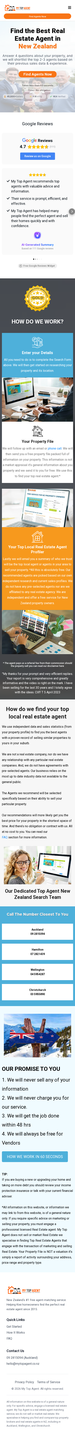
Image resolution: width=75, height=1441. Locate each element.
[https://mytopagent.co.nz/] (17, 7)
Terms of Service (48, 1382)
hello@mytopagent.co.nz (23, 1364)
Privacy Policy (24, 1382)
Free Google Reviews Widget (39, 266)
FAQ (5, 837)
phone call (55, 448)
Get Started (14, 1326)
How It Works (16, 1332)
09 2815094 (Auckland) (22, 1358)
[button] (69, 8)
